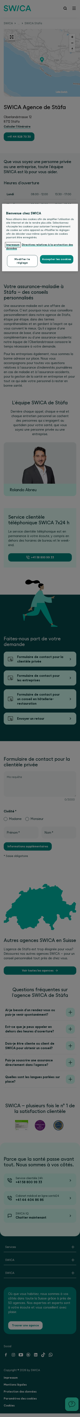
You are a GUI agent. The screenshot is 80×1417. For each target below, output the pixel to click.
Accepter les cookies (56, 259)
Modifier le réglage (22, 261)
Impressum (13, 244)
